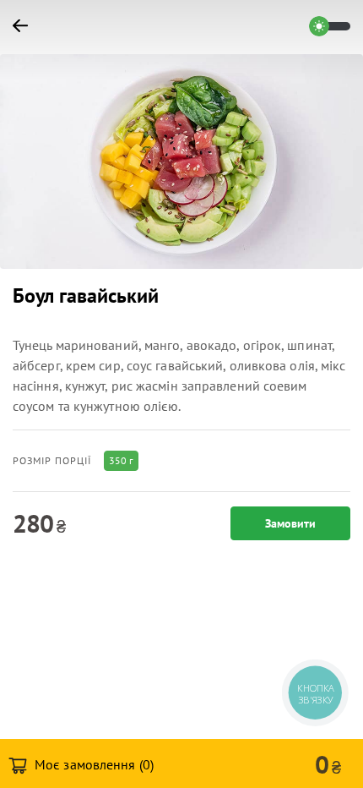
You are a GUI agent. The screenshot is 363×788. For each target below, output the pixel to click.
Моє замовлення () (92, 764)
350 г (121, 460)
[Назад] (27, 26)
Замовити (290, 523)
